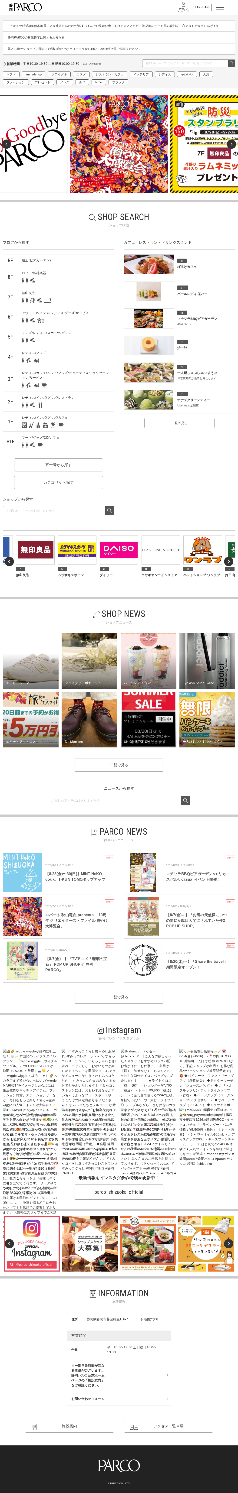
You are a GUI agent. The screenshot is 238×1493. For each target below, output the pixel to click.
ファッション (16, 82)
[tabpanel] (119, 144)
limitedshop (34, 74)
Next (231, 144)
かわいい (187, 74)
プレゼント (42, 82)
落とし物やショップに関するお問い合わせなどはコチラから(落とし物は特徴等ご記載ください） (74, 49)
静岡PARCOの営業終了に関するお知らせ (36, 37)
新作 (82, 82)
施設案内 (69, 1426)
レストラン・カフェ (110, 74)
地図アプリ (151, 1319)
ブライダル (59, 74)
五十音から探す (58, 465)
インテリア (141, 74)
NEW (98, 82)
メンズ (64, 82)
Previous (6, 144)
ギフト (11, 74)
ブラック (118, 82)
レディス (165, 74)
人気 (206, 74)
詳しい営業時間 (92, 63)
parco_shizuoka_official (119, 1192)
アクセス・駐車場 (168, 1426)
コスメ (81, 74)
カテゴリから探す (58, 482)
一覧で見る (179, 423)
